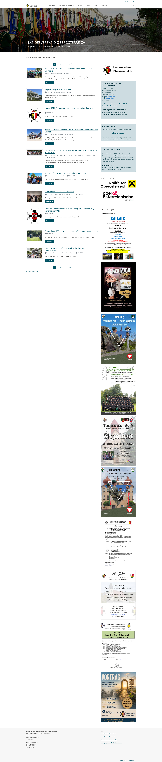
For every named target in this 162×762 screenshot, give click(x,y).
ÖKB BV (104, 5)
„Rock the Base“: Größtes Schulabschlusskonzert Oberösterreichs (65, 249)
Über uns (79, 5)
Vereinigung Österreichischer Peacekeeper (111, 743)
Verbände (52, 5)
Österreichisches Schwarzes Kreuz (109, 733)
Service (96, 5)
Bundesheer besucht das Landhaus (59, 191)
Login (133, 1)
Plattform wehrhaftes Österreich (109, 740)
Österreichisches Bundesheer (108, 737)
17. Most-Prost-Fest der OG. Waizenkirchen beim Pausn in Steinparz (68, 70)
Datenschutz (123, 760)
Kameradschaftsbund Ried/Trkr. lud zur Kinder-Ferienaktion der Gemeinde (71, 130)
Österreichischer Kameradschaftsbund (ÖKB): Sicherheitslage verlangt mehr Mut (70, 210)
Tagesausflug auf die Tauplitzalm (58, 89)
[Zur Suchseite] (134, 5)
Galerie (88, 5)
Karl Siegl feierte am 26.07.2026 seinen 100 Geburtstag (67, 173)
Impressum (131, 760)
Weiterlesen (49, 83)
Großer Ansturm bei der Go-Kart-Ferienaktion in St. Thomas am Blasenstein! (71, 151)
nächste (68, 65)
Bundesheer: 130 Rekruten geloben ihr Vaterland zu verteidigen (71, 231)
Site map (126, 1)
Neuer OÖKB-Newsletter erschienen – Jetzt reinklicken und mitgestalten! (69, 109)
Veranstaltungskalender (66, 5)
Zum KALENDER (119, 133)
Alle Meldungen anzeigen (33, 271)
